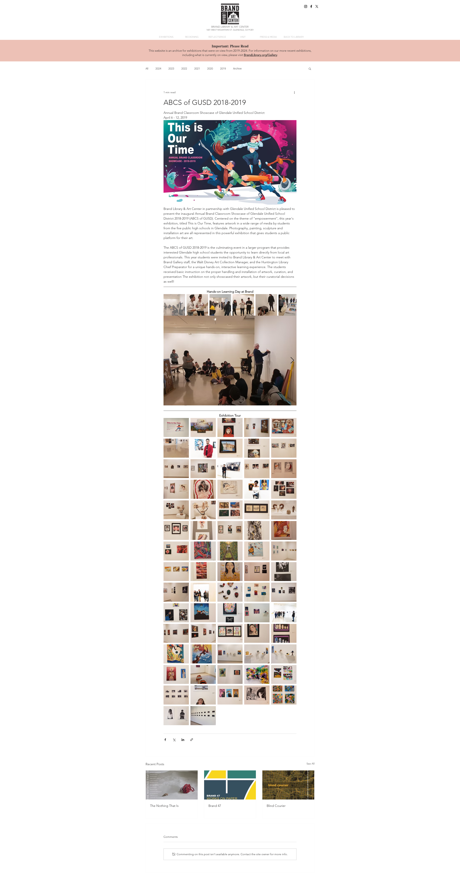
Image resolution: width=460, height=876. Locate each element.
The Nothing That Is (164, 806)
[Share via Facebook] (165, 739)
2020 (210, 68)
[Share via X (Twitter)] (174, 739)
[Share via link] (191, 739)
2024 (158, 68)
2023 (171, 68)
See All (310, 763)
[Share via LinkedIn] (183, 739)
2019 (223, 68)
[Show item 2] (197, 305)
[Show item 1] (174, 305)
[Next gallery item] (292, 360)
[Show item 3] (220, 305)
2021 (197, 68)
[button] (310, 68)
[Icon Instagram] (306, 6)
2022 (184, 68)
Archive (237, 68)
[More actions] (294, 92)
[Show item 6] (289, 305)
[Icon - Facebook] (311, 6)
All (147, 68)
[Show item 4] (243, 305)
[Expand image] (230, 360)
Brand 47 (214, 806)
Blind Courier (276, 806)
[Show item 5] (266, 305)
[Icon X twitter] (317, 6)
